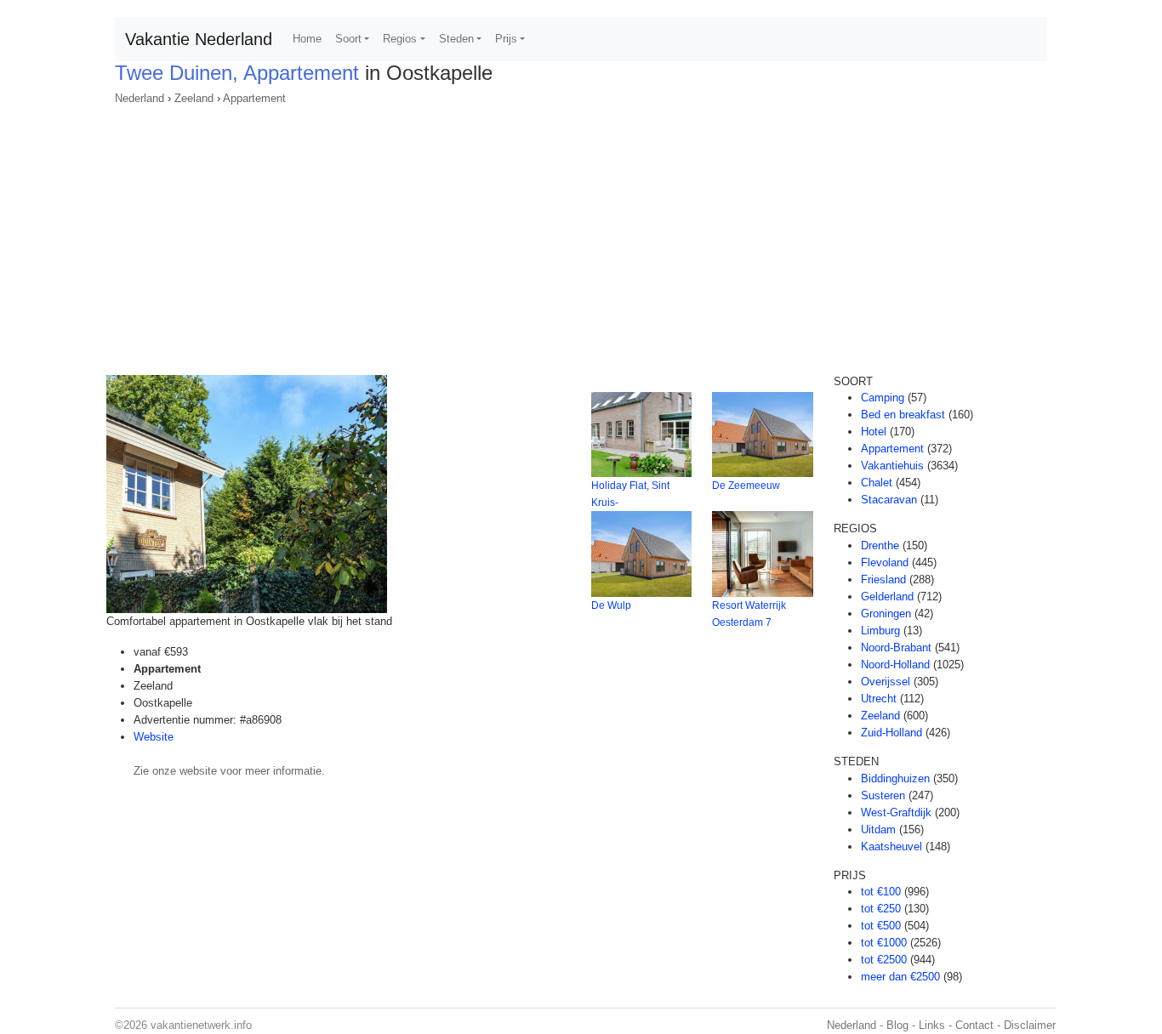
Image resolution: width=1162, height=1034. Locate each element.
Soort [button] (348, 38)
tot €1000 (884, 942)
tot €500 (881, 925)
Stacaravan (889, 499)
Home (307, 38)
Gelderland (887, 596)
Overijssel (885, 681)
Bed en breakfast (903, 414)
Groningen (886, 613)
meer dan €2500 (900, 976)
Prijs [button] (506, 38)
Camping (882, 397)
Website (154, 736)
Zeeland (194, 98)
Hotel (873, 431)
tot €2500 (884, 959)
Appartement (254, 98)
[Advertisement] (581, 235)
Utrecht (879, 698)
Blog (897, 1025)
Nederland (139, 98)
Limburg (880, 630)
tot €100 (881, 891)
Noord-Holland (895, 664)
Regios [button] (400, 38)
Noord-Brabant (896, 647)
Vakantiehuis (892, 465)
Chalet (876, 482)
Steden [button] (456, 38)
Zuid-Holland (891, 732)
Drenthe (880, 545)
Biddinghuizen (895, 778)
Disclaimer (1030, 1025)
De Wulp (611, 605)
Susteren (883, 795)
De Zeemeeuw (746, 485)
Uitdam (878, 829)
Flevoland (885, 562)
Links (932, 1025)
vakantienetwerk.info (201, 1025)
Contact (974, 1025)
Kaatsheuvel (891, 846)
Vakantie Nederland (198, 39)
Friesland (883, 579)
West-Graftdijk (896, 812)
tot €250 (881, 908)
